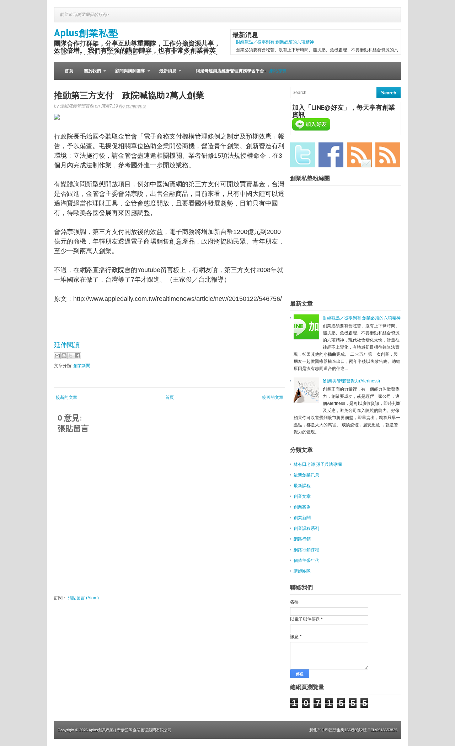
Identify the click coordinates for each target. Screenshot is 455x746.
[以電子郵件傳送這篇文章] (57, 355)
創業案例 (302, 507)
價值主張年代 (306, 560)
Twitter (302, 154)
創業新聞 (81, 365)
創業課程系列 (306, 528)
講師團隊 (302, 571)
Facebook (330, 154)
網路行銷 (302, 539)
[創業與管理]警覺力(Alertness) (351, 381)
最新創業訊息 (306, 475)
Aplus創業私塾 (86, 32)
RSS (387, 154)
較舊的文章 (272, 397)
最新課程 (302, 485)
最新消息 (165, 74)
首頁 (69, 70)
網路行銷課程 (306, 549)
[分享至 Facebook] (77, 355)
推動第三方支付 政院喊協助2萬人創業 (129, 95)
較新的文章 (66, 397)
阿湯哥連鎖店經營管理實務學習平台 (230, 70)
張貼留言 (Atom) (83, 597)
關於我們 (90, 74)
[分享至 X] (70, 355)
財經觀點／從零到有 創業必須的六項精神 (275, 42)
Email (359, 154)
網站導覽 (278, 70)
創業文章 (302, 496)
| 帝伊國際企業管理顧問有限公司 (143, 730)
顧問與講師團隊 (127, 74)
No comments (132, 106)
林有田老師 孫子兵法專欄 (318, 464)
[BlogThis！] (64, 355)
